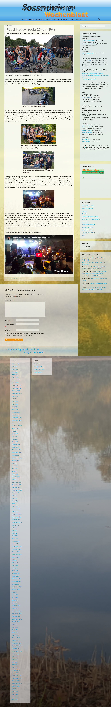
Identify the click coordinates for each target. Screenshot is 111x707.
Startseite (24, 19)
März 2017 (15, 667)
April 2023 (15, 471)
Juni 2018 (15, 627)
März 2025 (15, 409)
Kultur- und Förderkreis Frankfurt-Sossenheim (95, 75)
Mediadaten (39, 19)
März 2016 (15, 699)
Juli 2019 (14, 592)
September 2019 (17, 587)
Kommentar (9, 300)
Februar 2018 (16, 638)
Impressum (78, 19)
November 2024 (16, 420)
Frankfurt (84, 214)
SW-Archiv (31, 19)
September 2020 (17, 554)
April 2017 (15, 665)
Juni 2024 (15, 434)
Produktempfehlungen (88, 224)
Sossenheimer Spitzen (88, 232)
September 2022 (17, 490)
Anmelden (37, 364)
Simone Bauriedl (87, 127)
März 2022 (15, 506)
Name (7, 321)
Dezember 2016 (16, 675)
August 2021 (15, 525)
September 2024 (17, 425)
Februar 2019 (16, 605)
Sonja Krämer (86, 141)
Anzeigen (84, 211)
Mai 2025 (15, 404)
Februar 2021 (16, 541)
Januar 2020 (15, 576)
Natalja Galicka (86, 98)
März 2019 (15, 603)
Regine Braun (86, 139)
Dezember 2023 (16, 450)
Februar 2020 (16, 573)
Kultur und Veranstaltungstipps (91, 219)
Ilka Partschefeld (87, 130)
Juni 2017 (15, 659)
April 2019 (15, 600)
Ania (83, 258)
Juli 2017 (14, 656)
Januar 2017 (15, 673)
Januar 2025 (15, 415)
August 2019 (15, 589)
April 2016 (15, 697)
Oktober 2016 (16, 681)
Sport (83, 235)
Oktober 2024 (16, 423)
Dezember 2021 (16, 514)
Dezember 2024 (16, 417)
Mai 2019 (15, 597)
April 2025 (15, 407)
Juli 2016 (14, 689)
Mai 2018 (15, 630)
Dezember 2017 (16, 643)
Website (7, 330)
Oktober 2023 (16, 455)
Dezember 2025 (16, 385)
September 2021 (17, 522)
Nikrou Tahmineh (87, 132)
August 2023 (15, 460)
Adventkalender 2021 (88, 206)
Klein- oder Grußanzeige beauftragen (56, 19)
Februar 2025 (16, 412)
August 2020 (15, 557)
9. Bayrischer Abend (34, 352)
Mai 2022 (15, 501)
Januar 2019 (15, 608)
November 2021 (16, 517)
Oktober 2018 (16, 616)
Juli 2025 (14, 399)
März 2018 (15, 635)
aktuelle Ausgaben (87, 208)
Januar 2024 (15, 447)
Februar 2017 (16, 670)
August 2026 (15, 364)
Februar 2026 (16, 380)
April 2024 (15, 439)
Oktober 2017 (16, 648)
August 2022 (15, 493)
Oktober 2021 (16, 519)
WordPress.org (38, 372)
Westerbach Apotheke (88, 40)
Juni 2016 (15, 691)
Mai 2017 (15, 662)
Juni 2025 (15, 401)
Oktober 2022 (16, 487)
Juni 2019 (15, 595)
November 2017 (16, 646)
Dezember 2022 (16, 482)
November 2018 (16, 613)
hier (90, 60)
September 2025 (17, 393)
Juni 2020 (15, 562)
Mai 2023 (15, 468)
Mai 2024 (15, 436)
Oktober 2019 (16, 584)
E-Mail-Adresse (10, 325)
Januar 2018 (15, 640)
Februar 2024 (16, 444)
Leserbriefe (85, 222)
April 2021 (15, 536)
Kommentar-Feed (39, 369)
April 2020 (15, 568)
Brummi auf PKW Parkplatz (95, 276)
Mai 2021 (15, 533)
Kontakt (71, 19)
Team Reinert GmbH (88, 53)
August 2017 (15, 654)
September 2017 (17, 651)
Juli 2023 (14, 463)
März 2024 (15, 442)
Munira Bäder (86, 125)
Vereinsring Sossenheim (89, 79)
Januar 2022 (15, 511)
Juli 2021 (14, 528)
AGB (85, 19)
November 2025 (16, 388)
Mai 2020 (15, 565)
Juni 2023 (15, 466)
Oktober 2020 (16, 552)
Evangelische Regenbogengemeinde (92, 73)
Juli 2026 (14, 366)
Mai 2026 (15, 372)
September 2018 (17, 619)
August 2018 (15, 622)
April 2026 (15, 374)
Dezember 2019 (16, 579)
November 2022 (16, 485)
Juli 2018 (14, 624)
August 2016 (15, 686)
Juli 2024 (14, 431)
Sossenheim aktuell (11, 279)
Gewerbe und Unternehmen (90, 216)
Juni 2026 (15, 369)
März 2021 (15, 538)
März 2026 (15, 377)
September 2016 (17, 683)
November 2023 (16, 452)
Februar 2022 (16, 509)
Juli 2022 (14, 495)
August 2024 (15, 428)
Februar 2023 (16, 477)
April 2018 (15, 632)
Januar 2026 (15, 383)
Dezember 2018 (16, 611)
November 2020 (16, 549)
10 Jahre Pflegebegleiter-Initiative (22, 349)
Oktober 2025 (16, 391)
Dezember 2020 (16, 546)
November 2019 (16, 581)
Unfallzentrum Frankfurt (89, 44)
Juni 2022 (15, 498)
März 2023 (15, 474)
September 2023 (17, 458)
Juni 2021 (15, 530)
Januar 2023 (15, 479)
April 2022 (15, 503)
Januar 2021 (15, 544)
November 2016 (16, 678)
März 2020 (15, 571)
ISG (83, 77)
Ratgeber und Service (88, 227)
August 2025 (15, 396)
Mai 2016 (15, 694)
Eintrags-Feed (38, 366)
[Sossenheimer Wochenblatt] (55, 9)
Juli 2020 (14, 560)
